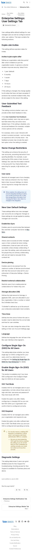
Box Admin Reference (21, 14)
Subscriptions (15, 529)
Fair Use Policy (15, 540)
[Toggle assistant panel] (27, 2)
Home (3, 14)
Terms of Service (15, 532)
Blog (15, 526)
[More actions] (30, 2)
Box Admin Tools (10, 14)
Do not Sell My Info (15, 537)
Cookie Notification (15, 543)
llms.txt (15, 546)
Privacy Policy (15, 534)
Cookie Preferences (15, 548)
